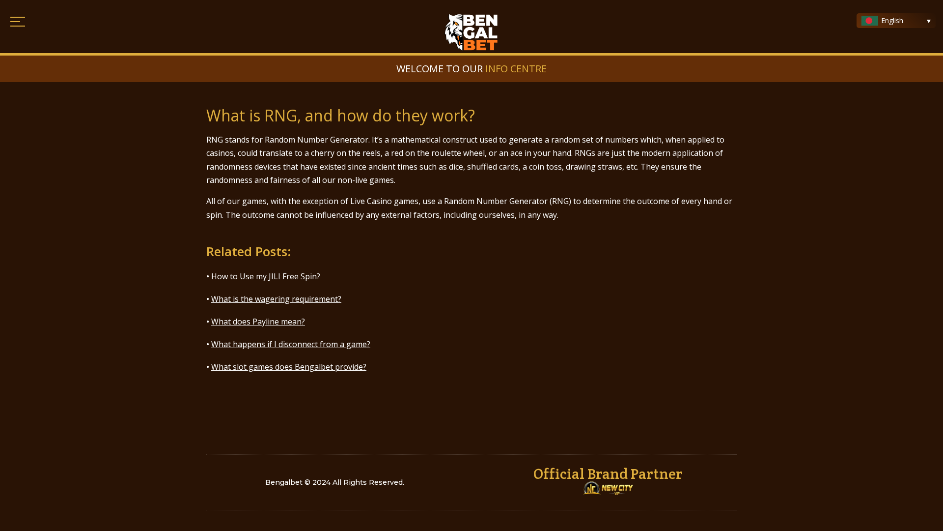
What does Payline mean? (258, 321)
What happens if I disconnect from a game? (290, 344)
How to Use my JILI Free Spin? (265, 276)
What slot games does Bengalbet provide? (288, 366)
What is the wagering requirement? (276, 299)
